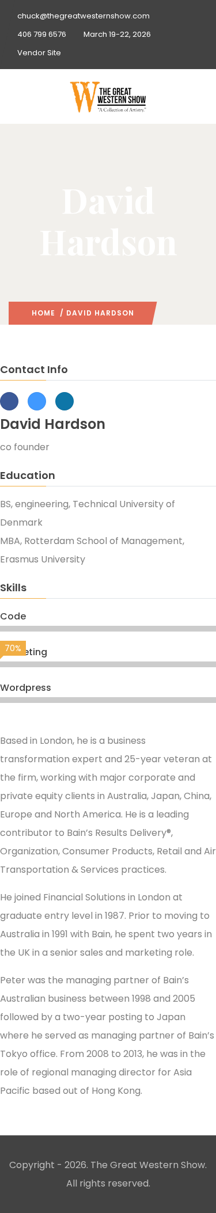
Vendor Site (39, 52)
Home (43, 313)
